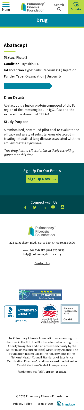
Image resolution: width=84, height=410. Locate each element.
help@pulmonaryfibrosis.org (42, 254)
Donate (77, 10)
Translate (68, 404)
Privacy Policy (22, 403)
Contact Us (42, 263)
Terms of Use (44, 403)
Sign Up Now (43, 179)
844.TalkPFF (37, 250)
